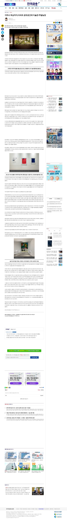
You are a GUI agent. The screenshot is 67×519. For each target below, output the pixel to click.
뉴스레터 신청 (34, 357)
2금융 (32, 8)
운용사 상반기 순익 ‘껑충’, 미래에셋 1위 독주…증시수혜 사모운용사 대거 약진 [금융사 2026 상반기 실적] (18, 489)
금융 (26, 8)
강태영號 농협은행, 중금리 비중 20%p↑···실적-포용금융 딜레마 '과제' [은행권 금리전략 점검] (18, 487)
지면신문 (58, 0)
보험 (29, 8)
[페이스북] (12, 0)
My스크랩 (53, 0)
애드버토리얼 (49, 249)
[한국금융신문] (7, 0)
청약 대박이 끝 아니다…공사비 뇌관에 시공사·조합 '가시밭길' (15, 490)
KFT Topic (47, 8)
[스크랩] (12, 23)
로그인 (45, 0)
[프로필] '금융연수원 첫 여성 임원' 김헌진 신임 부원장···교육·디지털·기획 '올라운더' (21, 337)
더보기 (60, 127)
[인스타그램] (21, 0)
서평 (54, 230)
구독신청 (41, 0)
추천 (49, 230)
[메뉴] (5, 7)
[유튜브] (25, 0)
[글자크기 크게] (10, 23)
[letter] (29, 0)
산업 (16, 8)
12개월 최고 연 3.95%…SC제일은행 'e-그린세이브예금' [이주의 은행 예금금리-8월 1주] (21, 335)
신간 (59, 230)
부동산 (11, 12)
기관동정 (58, 198)
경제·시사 (37, 8)
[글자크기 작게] (8, 23)
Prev (48, 173)
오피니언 (42, 8)
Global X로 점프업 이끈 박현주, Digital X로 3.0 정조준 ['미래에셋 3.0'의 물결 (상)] (18, 492)
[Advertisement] (13, 83)
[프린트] (6, 23)
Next (61, 173)
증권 (13, 8)
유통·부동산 (21, 8)
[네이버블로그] (16, 0)
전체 (10, 8)
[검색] (61, 7)
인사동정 (50, 198)
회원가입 (49, 0)
